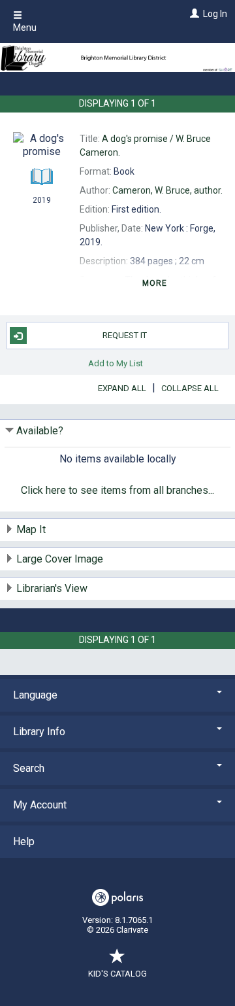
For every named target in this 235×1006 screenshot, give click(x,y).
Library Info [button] (39, 731)
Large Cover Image (59, 559)
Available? (39, 431)
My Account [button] (40, 805)
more (155, 283)
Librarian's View (51, 588)
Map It (31, 529)
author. (167, 190)
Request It (124, 335)
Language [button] (35, 695)
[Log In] (193, 14)
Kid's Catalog (117, 974)
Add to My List (115, 363)
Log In (215, 14)
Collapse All (190, 388)
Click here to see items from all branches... (117, 490)
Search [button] (28, 768)
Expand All (122, 388)
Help (24, 841)
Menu (25, 27)
